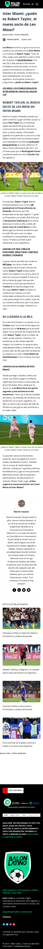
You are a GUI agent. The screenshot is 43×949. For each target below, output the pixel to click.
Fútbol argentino (22, 35)
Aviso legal (16, 893)
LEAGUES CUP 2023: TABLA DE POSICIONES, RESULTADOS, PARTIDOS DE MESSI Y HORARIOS (20, 252)
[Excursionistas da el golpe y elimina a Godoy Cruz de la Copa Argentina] (21, 728)
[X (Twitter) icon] (24, 590)
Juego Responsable (11, 912)
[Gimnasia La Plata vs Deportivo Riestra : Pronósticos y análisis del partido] (21, 618)
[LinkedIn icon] (19, 590)
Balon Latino (8, 35)
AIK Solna (7, 264)
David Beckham (25, 60)
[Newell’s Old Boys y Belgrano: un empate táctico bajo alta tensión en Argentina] (21, 655)
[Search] (37, 4)
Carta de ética (24, 890)
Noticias (26, 4)
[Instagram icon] (28, 590)
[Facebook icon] (14, 590)
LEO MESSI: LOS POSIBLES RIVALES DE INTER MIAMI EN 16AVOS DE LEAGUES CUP (20, 91)
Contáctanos (26, 912)
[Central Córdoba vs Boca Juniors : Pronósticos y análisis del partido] (21, 691)
